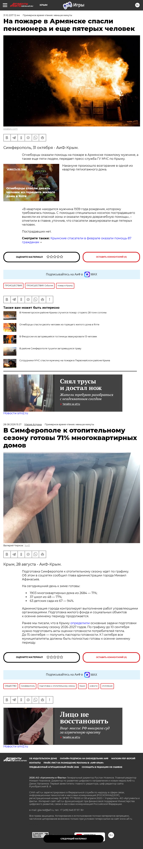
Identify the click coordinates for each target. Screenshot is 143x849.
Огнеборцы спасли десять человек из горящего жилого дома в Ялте (59, 324)
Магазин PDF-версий (123, 758)
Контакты (35, 763)
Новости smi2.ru (15, 413)
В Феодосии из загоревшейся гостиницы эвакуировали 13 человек (58, 336)
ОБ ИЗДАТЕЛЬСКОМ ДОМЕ (43, 758)
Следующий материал (74, 839)
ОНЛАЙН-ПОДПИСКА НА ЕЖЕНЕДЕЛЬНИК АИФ (84, 758)
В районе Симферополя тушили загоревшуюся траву (50, 348)
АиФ (27, 545)
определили (80, 623)
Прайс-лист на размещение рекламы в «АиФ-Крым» (74, 763)
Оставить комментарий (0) (111, 257)
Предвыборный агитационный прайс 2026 (54, 767)
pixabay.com (10, 128)
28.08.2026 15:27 (12, 424)
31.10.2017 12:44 (11, 15)
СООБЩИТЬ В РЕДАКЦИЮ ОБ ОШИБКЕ (102, 767)
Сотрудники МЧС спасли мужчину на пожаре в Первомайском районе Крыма (64, 360)
